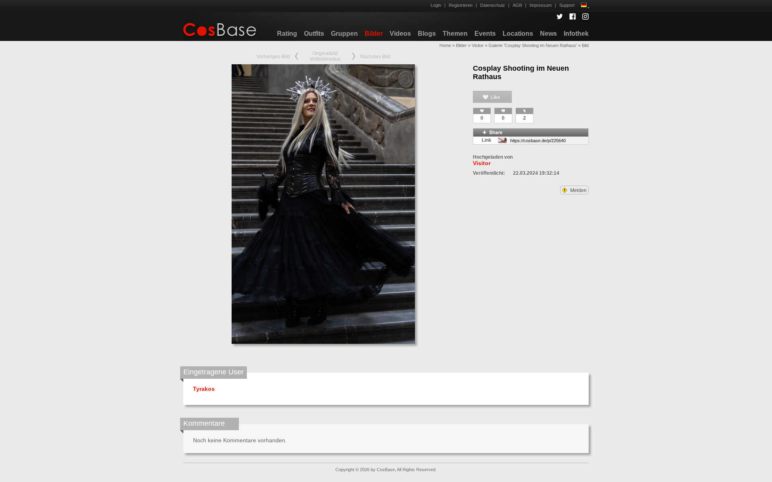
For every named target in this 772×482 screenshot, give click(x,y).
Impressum (541, 5)
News (548, 33)
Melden (578, 190)
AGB (517, 5)
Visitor (478, 45)
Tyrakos (204, 389)
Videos (400, 33)
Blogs (427, 33)
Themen (455, 33)
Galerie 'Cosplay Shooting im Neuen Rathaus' (533, 45)
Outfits (314, 33)
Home (445, 45)
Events (485, 33)
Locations (518, 33)
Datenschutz (492, 5)
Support (567, 5)
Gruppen (344, 33)
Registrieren (460, 5)
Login (436, 5)
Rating (287, 33)
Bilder (374, 33)
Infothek (576, 33)
